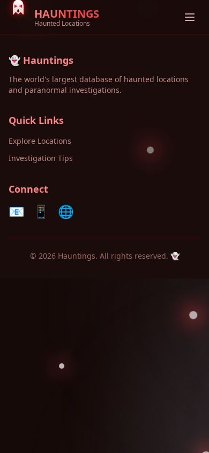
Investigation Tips (41, 158)
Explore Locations (40, 141)
